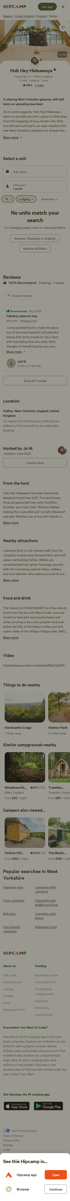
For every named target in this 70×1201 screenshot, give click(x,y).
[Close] (35, 600)
